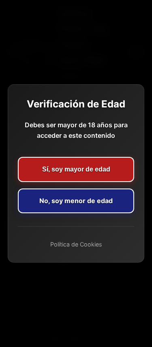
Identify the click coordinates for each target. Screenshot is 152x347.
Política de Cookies (76, 244)
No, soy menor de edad (76, 201)
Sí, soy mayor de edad (76, 169)
